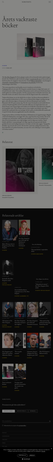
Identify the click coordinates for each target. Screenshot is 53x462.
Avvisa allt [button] (32, 455)
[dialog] (26, 231)
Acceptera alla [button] (22, 455)
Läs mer (43, 451)
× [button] (51, 448)
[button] (26, 459)
